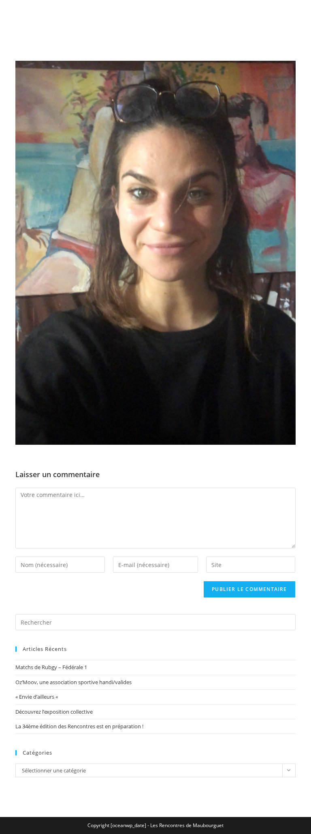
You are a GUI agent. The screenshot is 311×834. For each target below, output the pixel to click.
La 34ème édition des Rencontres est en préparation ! (79, 726)
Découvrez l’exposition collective (54, 711)
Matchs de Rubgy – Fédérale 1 (51, 667)
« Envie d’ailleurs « (37, 696)
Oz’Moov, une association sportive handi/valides (73, 682)
